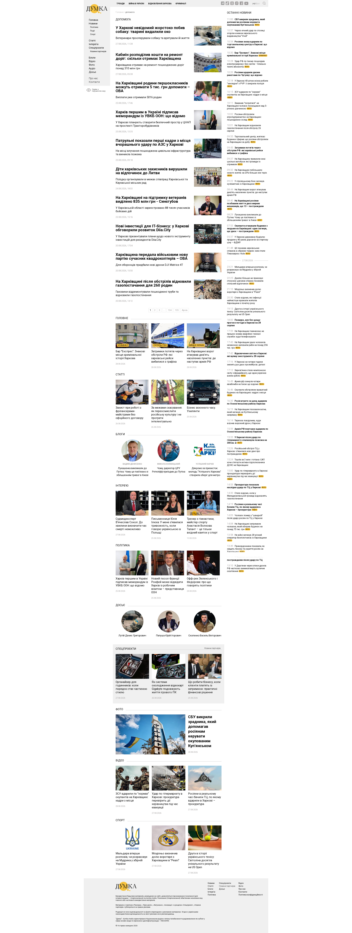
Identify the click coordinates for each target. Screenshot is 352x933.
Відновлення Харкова (159, 3)
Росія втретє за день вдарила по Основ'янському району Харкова (247, 402)
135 (177, 310)
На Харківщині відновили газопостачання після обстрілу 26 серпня (244, 128)
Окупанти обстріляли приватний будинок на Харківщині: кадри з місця (247, 392)
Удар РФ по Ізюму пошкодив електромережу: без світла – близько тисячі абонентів (246, 64)
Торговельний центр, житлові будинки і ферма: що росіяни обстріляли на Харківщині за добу (247, 139)
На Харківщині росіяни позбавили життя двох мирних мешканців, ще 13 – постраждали (245, 204)
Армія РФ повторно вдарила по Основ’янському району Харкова (247, 430)
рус (258, 3)
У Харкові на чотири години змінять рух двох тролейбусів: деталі (246, 363)
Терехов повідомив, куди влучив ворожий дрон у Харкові (244, 422)
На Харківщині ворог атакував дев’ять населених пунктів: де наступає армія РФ (247, 192)
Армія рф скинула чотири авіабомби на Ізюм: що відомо (245, 382)
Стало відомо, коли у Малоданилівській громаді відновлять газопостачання (247, 496)
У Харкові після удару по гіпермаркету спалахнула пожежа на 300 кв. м (247, 440)
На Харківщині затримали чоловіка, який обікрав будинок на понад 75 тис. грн (244, 526)
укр (253, 3)
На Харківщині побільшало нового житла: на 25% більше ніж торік (247, 172)
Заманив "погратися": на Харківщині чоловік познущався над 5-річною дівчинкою (247, 106)
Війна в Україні (136, 3)
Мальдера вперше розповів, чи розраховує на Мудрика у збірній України (247, 270)
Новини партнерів (98, 51)
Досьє (92, 72)
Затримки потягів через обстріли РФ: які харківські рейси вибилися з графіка (245, 150)
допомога (129, 12)
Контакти (94, 81)
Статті (92, 40)
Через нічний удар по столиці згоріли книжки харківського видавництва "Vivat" (246, 33)
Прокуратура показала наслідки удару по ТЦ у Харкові (246, 486)
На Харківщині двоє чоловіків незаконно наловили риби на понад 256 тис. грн (247, 345)
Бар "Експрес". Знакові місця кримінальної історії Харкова (247, 54)
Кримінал (181, 3)
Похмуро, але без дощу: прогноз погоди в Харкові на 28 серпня (244, 323)
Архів (185, 310)
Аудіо (92, 68)
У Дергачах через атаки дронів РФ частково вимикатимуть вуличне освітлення (246, 568)
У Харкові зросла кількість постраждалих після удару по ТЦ (245, 558)
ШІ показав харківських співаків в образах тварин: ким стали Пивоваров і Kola (246, 251)
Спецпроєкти (96, 47)
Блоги (92, 57)
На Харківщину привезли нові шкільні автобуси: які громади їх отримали (246, 162)
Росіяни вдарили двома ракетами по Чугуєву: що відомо (244, 73)
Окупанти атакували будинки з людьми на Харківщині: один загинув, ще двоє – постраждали (247, 228)
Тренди (120, 3)
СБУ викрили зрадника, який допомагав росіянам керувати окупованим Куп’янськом (246, 22)
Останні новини (239, 12)
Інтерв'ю (93, 44)
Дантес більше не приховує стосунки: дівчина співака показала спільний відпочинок (245, 281)
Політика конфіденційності (251, 895)
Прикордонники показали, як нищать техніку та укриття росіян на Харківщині (246, 549)
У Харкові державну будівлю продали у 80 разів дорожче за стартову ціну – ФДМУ (247, 240)
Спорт (93, 34)
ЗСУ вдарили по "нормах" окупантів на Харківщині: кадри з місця (247, 94)
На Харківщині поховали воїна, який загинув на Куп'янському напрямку (246, 412)
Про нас (93, 78)
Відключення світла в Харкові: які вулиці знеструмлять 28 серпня (247, 355)
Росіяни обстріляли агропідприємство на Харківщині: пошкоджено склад (244, 117)
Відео (92, 61)
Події (92, 31)
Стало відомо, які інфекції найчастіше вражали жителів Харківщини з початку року (244, 300)
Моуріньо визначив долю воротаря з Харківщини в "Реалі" (244, 290)
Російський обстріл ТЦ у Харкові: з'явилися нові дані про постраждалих (243, 451)
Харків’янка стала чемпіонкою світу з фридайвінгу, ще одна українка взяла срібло (246, 373)
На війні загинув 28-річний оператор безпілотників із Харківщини (247, 537)
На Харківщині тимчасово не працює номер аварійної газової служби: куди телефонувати (245, 334)
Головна (93, 19)
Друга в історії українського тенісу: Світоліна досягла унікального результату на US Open (246, 312)
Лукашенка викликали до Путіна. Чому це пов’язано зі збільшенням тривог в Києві (244, 217)
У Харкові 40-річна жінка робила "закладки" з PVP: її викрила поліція (247, 83)
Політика (94, 27)
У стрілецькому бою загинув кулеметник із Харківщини (245, 182)
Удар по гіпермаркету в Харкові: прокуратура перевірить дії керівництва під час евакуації (247, 474)
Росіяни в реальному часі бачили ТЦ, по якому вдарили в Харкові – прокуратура (244, 507)
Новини (93, 23)
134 (170, 310)
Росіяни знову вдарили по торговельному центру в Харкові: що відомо (247, 44)
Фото (92, 64)
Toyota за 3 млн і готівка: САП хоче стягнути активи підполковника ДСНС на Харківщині (246, 462)
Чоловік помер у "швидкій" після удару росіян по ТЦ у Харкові (245, 516)
